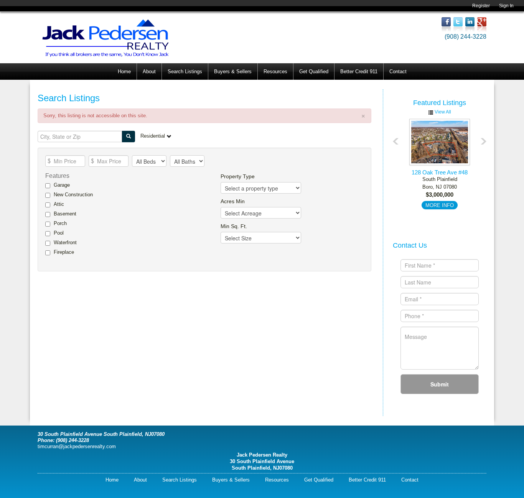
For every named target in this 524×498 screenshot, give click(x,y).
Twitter (458, 24)
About (149, 71)
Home (124, 71)
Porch (60, 223)
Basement (65, 214)
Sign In (506, 5)
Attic (59, 204)
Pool (59, 233)
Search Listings (185, 71)
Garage (62, 185)
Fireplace (64, 252)
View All (442, 112)
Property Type (238, 176)
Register (481, 5)
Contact (398, 71)
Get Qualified (313, 71)
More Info (439, 205)
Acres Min (233, 201)
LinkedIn (470, 24)
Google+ (481, 24)
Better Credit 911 (358, 71)
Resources (275, 71)
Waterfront (65, 242)
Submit (439, 384)
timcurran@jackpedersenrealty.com (77, 446)
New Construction (73, 194)
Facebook (446, 24)
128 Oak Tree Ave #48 (440, 172)
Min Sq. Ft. (234, 226)
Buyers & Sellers (233, 71)
